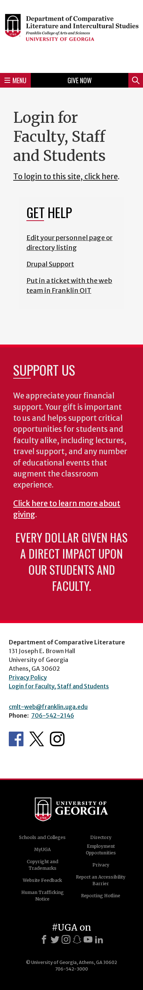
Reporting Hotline (100, 895)
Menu (19, 80)
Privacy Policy (28, 677)
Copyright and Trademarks (42, 865)
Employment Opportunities (101, 849)
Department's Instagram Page (57, 739)
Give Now (79, 80)
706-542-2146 (52, 715)
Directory (100, 837)
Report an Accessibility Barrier (100, 880)
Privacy (100, 865)
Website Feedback (42, 880)
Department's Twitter (36, 739)
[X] (55, 939)
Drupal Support (50, 264)
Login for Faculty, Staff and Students (59, 686)
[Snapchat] (77, 939)
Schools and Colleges (42, 837)
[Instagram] (66, 939)
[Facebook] (44, 939)
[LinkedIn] (99, 939)
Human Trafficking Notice (42, 896)
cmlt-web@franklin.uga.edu (48, 706)
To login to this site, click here (65, 176)
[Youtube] (88, 939)
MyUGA (42, 849)
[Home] (71, 35)
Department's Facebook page (16, 739)
